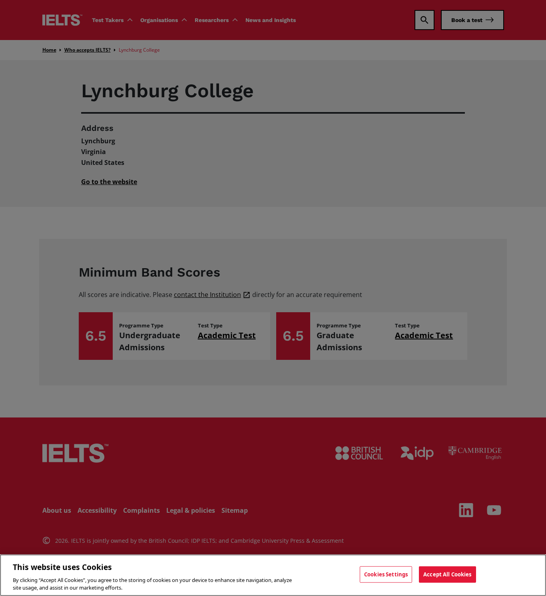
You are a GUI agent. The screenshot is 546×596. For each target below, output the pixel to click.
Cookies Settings (386, 574)
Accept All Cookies (447, 574)
